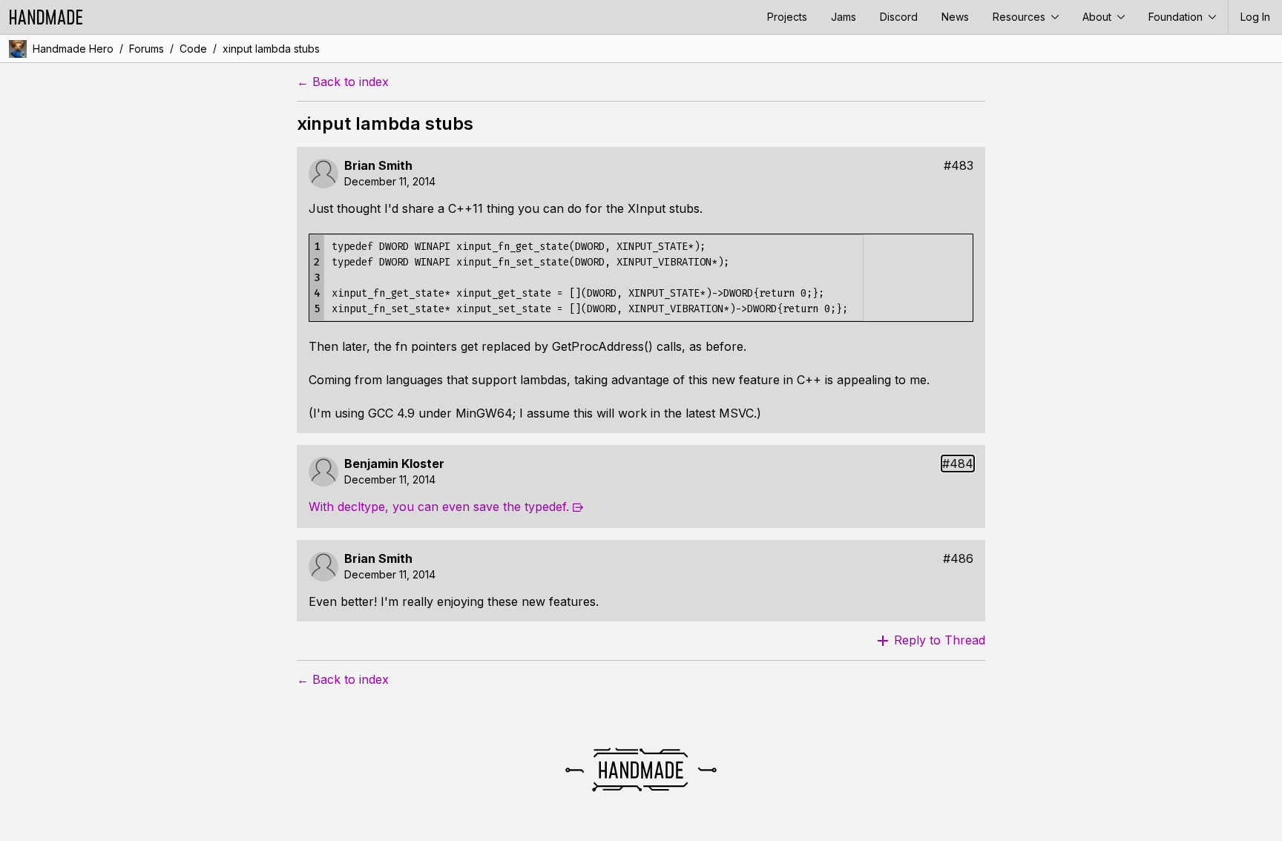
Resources (1020, 16)
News (955, 16)
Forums (146, 48)
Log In (1255, 16)
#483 (958, 166)
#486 (958, 559)
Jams (843, 16)
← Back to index (343, 82)
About (1098, 16)
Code (193, 48)
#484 (957, 464)
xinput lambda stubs (271, 48)
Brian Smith (378, 166)
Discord (899, 16)
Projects (787, 16)
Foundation (1177, 16)
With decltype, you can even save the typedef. (439, 506)
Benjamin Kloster (394, 464)
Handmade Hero (73, 48)
